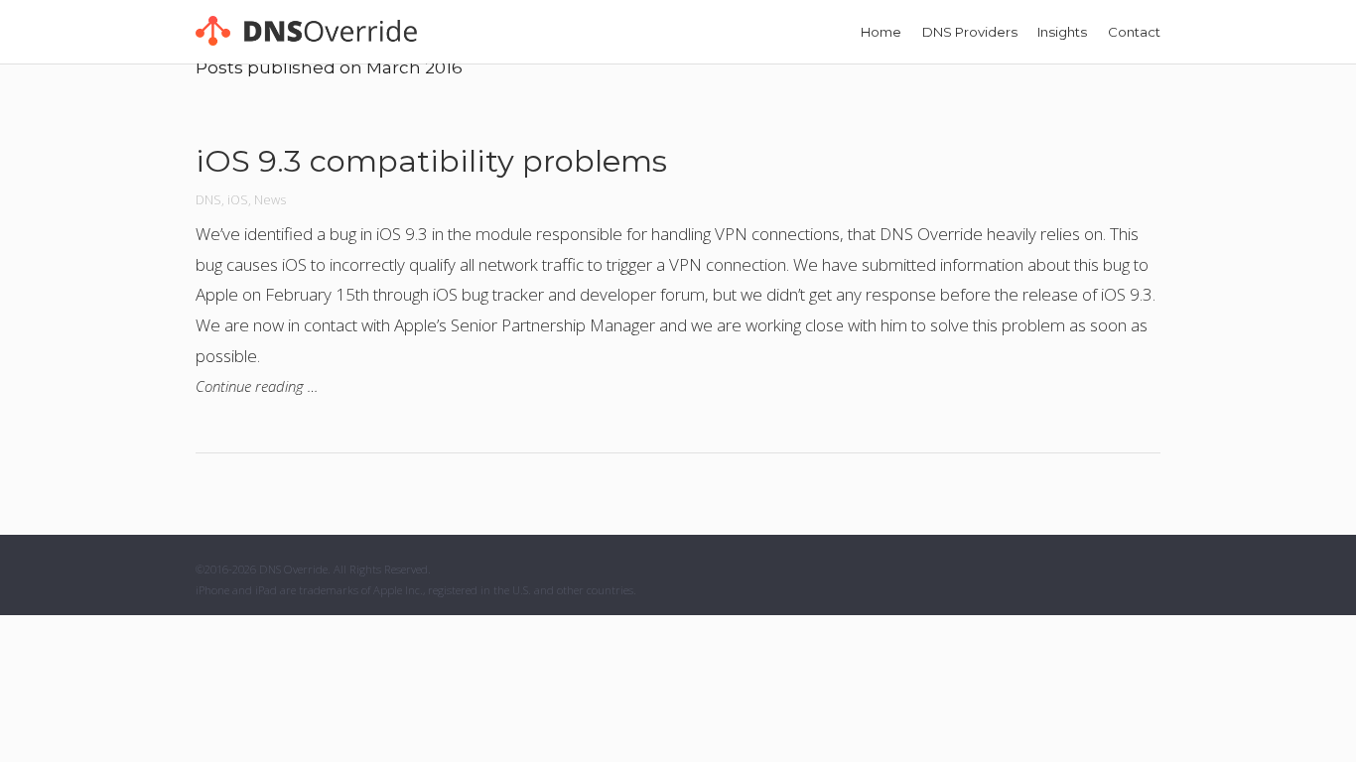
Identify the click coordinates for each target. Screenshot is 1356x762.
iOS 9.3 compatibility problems (431, 161)
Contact (1134, 32)
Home (881, 32)
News (270, 199)
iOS (237, 199)
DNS (208, 199)
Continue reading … (257, 386)
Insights (1062, 32)
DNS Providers (969, 32)
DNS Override (293, 569)
